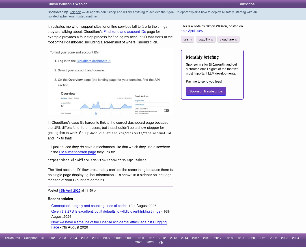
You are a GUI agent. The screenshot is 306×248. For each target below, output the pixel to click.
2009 (129, 237)
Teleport (75, 12)
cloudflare (228, 39)
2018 (229, 237)
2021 (262, 237)
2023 (284, 237)
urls (187, 39)
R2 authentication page (77, 151)
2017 (218, 237)
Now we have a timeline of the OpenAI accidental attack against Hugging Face (109, 224)
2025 (138, 242)
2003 (62, 237)
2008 (118, 237)
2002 (51, 237)
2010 (140, 237)
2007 (106, 237)
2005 (84, 237)
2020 (251, 237)
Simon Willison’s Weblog (68, 3)
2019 (240, 237)
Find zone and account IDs (124, 31)
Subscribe (247, 3)
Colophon (31, 237)
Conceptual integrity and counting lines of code (88, 205)
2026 (150, 242)
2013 (173, 237)
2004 (73, 237)
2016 (206, 237)
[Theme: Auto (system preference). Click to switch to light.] (160, 243)
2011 (151, 237)
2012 (162, 237)
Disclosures (12, 237)
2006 (95, 237)
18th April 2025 (69, 190)
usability (205, 39)
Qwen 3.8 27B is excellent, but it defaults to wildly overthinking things (105, 211)
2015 (195, 237)
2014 (184, 237)
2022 (273, 237)
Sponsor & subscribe (206, 91)
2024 (295, 237)
